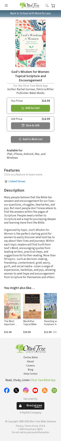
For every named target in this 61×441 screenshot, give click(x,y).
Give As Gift (32, 126)
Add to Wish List (32, 139)
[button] (47, 5)
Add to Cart (32, 108)
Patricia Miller (45, 89)
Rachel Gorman (26, 89)
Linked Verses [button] (16, 181)
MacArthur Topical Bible (30, 323)
